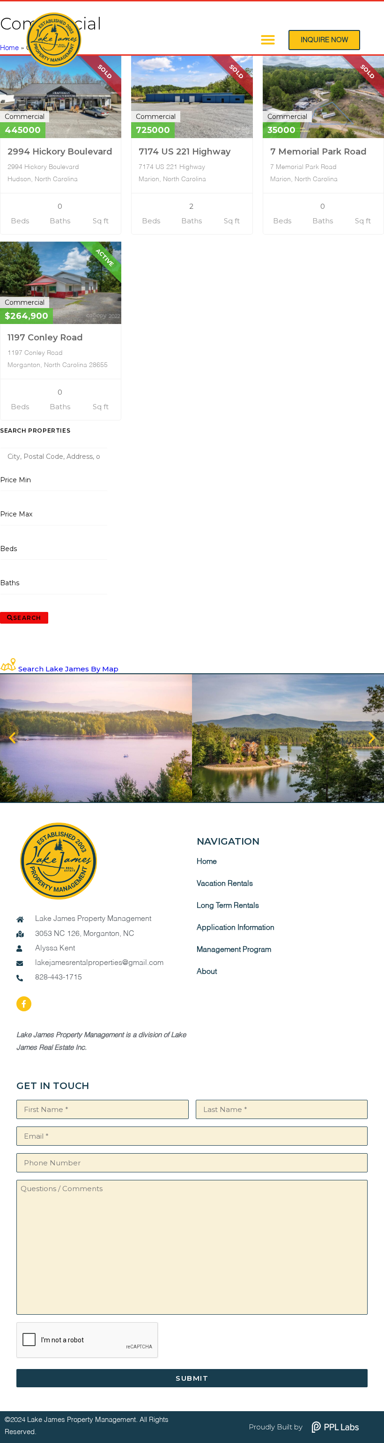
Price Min (15, 480)
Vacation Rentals (225, 884)
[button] (268, 40)
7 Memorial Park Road (318, 152)
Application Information (235, 928)
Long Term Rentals (228, 906)
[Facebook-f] (23, 1003)
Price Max (16, 514)
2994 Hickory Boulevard (59, 152)
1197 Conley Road (45, 337)
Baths (10, 583)
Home (207, 862)
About (207, 972)
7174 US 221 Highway (184, 152)
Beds (8, 549)
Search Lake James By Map (68, 668)
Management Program (234, 950)
